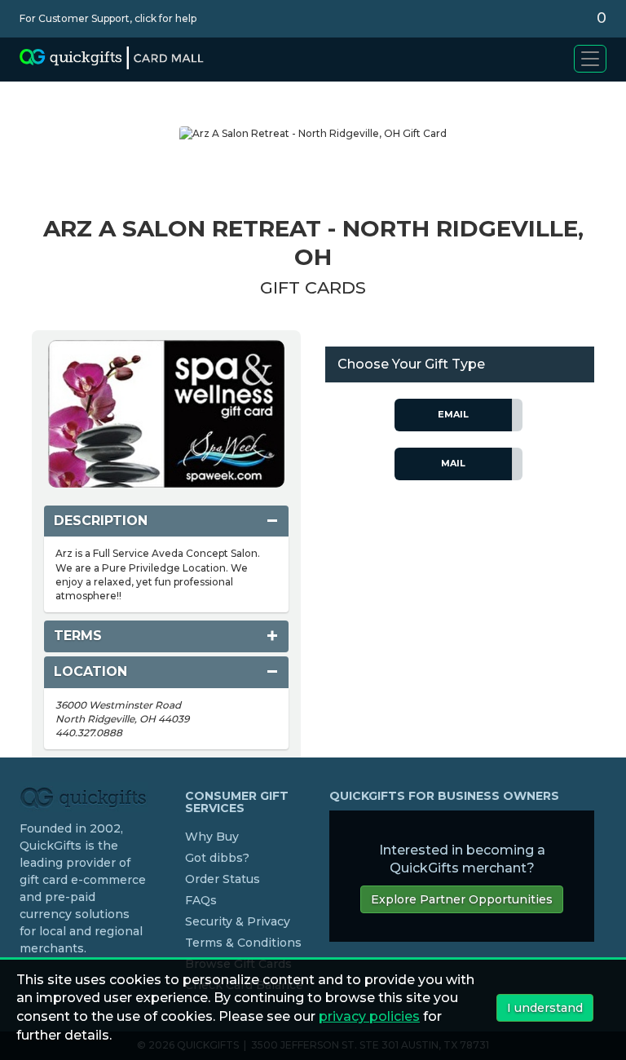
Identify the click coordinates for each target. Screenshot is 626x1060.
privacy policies (369, 1016)
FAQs (201, 900)
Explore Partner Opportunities (462, 899)
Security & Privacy (237, 921)
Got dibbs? (217, 857)
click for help (165, 18)
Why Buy (212, 836)
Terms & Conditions (243, 942)
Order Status (222, 879)
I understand (545, 1007)
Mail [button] (453, 463)
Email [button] (453, 414)
